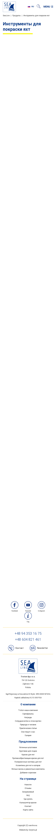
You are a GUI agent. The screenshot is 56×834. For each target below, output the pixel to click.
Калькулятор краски (28, 803)
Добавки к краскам (28, 773)
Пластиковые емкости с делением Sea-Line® (28, 509)
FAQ (28, 795)
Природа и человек (28, 725)
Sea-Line (6, 16)
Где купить (28, 799)
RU (33, 7)
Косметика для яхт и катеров (28, 765)
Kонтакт (20, 648)
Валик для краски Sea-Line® (28, 228)
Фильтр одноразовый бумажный (28, 579)
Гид (28, 622)
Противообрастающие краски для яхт (28, 758)
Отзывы (28, 788)
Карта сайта (28, 810)
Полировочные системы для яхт (28, 762)
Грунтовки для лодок (28, 751)
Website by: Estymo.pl (28, 830)
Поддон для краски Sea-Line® (28, 368)
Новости (28, 785)
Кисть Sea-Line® (28, 157)
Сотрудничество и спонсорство (28, 721)
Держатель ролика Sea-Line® (28, 298)
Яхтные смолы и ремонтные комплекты (28, 769)
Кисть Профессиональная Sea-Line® (28, 87)
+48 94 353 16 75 (28, 633)
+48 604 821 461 (28, 639)
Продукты (16, 16)
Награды (28, 717)
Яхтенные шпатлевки (28, 747)
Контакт (28, 806)
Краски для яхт (28, 755)
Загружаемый (28, 792)
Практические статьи (28, 728)
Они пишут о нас (28, 732)
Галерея (28, 735)
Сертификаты (28, 714)
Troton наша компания (28, 710)
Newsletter (42, 648)
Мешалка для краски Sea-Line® (28, 438)
